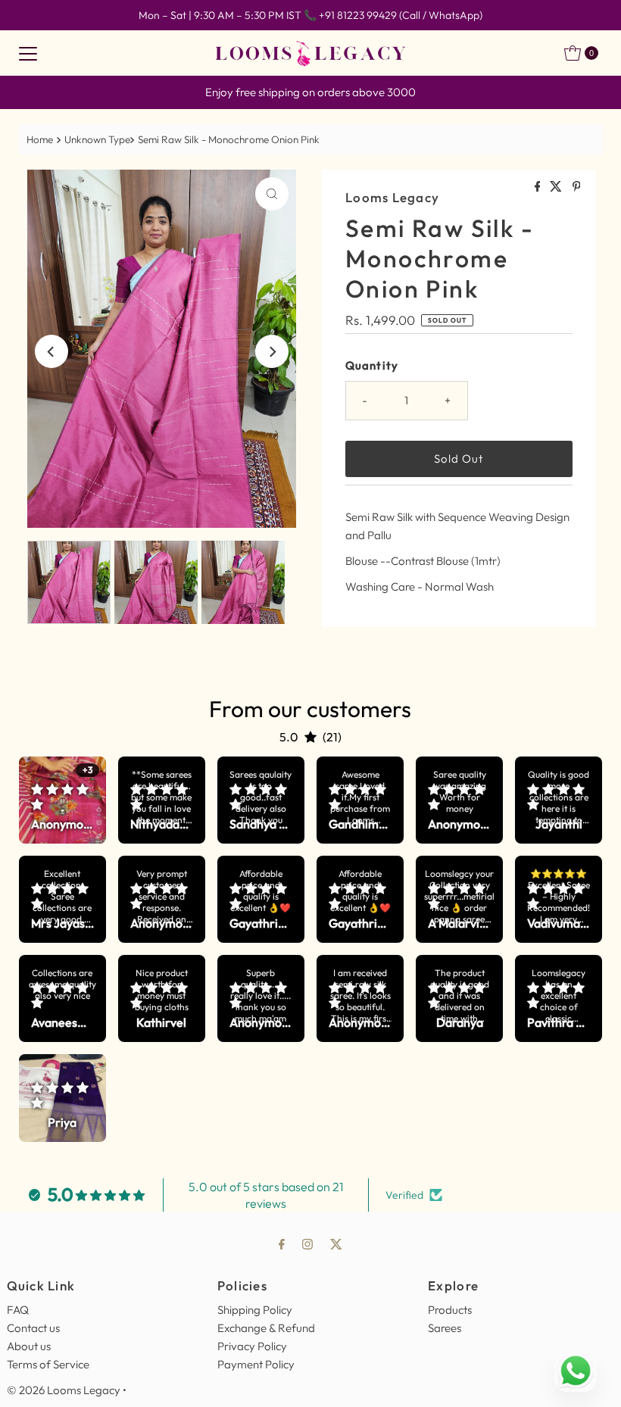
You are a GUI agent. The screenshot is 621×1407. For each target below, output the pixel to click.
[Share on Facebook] (539, 187)
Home (40, 139)
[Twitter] (336, 1243)
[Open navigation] (28, 53)
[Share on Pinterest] (577, 187)
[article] (62, 800)
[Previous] (51, 351)
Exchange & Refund (266, 1328)
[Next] (272, 351)
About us (29, 1346)
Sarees (444, 1328)
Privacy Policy (252, 1346)
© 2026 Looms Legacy (63, 1390)
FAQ (18, 1309)
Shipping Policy (254, 1309)
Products (450, 1309)
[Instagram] (307, 1243)
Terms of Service (48, 1364)
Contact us (33, 1328)
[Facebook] (282, 1243)
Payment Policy (256, 1364)
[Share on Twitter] (557, 187)
